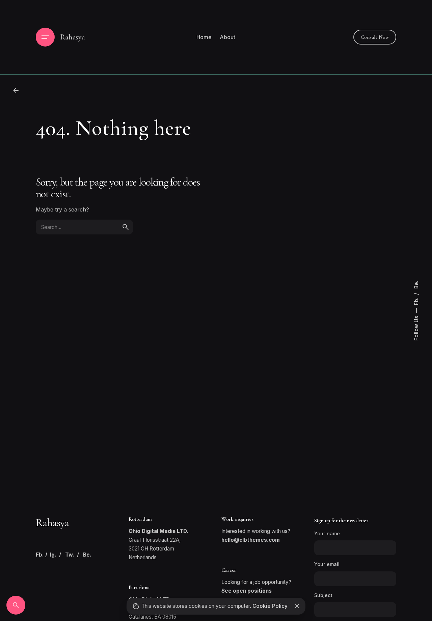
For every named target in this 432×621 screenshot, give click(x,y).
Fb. (416, 300)
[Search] (15, 605)
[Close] (296, 606)
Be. (416, 285)
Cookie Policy (270, 606)
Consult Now (375, 37)
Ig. (53, 555)
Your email (327, 564)
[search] (125, 227)
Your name (327, 533)
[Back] (15, 90)
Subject (323, 595)
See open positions (246, 591)
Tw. (69, 555)
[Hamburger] (45, 37)
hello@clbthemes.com (250, 540)
